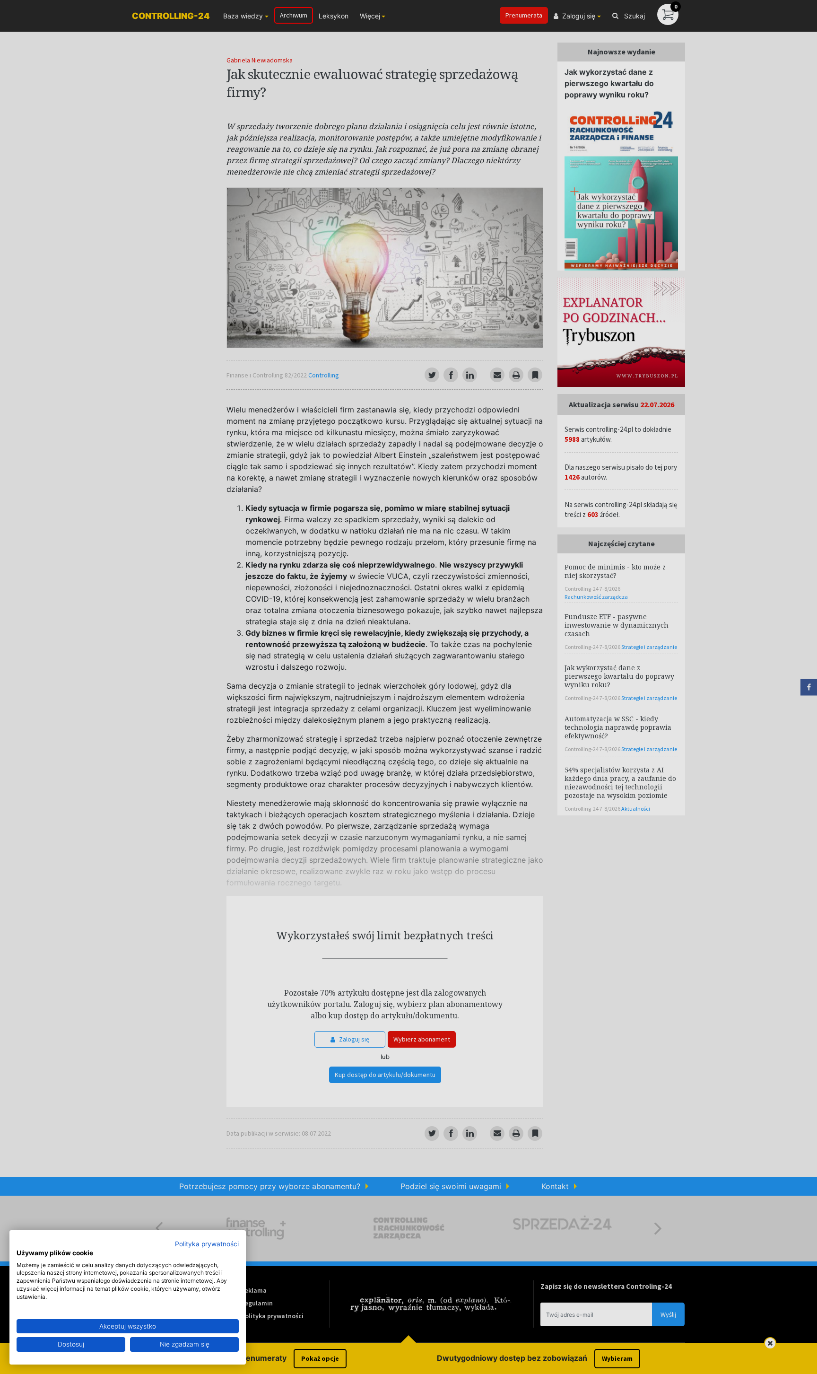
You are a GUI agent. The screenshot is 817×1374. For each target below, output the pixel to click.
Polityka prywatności (207, 1244)
